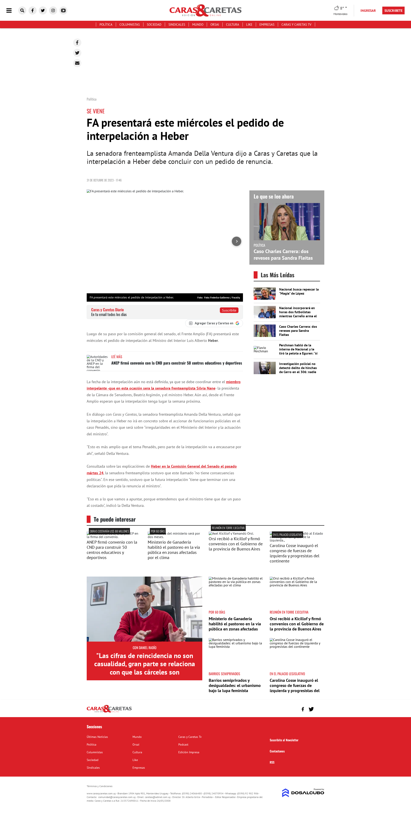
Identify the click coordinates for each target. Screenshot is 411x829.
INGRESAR (368, 10)
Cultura (232, 24)
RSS (272, 762)
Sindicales (176, 24)
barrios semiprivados (224, 673)
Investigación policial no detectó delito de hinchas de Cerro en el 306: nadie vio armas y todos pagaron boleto (299, 372)
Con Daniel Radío (144, 647)
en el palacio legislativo (287, 534)
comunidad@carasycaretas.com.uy (117, 797)
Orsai (214, 24)
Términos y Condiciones (99, 786)
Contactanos (277, 751)
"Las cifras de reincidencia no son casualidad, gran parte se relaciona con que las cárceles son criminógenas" (144, 668)
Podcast (183, 744)
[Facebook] (77, 43)
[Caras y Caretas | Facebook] (32, 10)
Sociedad (154, 24)
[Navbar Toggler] (12, 10)
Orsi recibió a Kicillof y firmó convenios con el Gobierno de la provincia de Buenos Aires (236, 544)
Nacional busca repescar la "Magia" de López (299, 291)
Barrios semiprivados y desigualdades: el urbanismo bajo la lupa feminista (235, 685)
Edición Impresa (188, 752)
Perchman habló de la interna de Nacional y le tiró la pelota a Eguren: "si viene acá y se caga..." (298, 351)
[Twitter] (77, 53)
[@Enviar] (77, 63)
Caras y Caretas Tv (296, 24)
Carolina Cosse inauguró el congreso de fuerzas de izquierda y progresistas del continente (294, 553)
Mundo (197, 24)
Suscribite (229, 310)
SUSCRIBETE (393, 10)
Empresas (266, 24)
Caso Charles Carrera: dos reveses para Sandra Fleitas (283, 254)
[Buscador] (22, 10)
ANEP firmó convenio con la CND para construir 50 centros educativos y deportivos (176, 363)
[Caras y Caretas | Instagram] (53, 10)
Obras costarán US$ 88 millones (109, 531)
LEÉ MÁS (116, 356)
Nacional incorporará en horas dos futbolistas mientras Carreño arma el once (298, 314)
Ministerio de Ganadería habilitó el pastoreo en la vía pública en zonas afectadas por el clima (174, 549)
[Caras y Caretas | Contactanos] (319, 708)
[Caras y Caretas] (109, 712)
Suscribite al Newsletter (284, 740)
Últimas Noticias (97, 737)
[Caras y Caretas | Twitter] (43, 10)
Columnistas (129, 24)
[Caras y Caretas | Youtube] (63, 10)
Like (249, 24)
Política (106, 24)
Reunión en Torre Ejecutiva (228, 527)
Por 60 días (158, 531)
